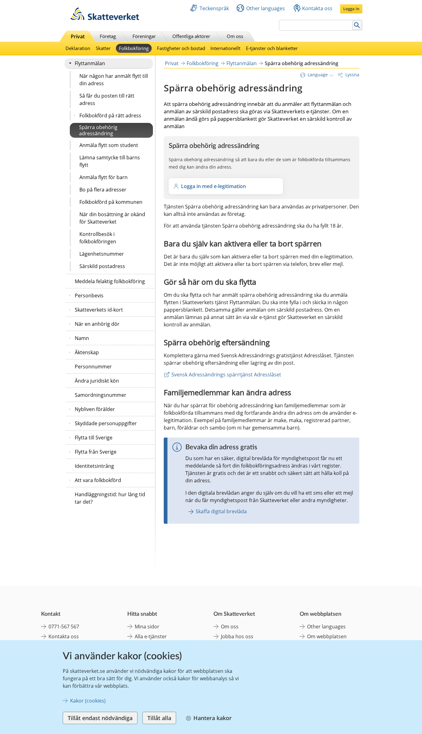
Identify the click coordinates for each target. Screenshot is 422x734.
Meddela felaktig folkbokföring (110, 281)
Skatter (103, 48)
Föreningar (144, 36)
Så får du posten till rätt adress (106, 99)
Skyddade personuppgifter (106, 423)
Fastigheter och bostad (181, 48)
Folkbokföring (134, 48)
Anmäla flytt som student (108, 145)
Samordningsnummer (100, 395)
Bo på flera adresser (102, 189)
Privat (78, 36)
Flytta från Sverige (95, 451)
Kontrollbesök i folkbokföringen (97, 238)
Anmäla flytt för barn (103, 177)
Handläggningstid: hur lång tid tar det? (110, 498)
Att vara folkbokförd (98, 480)
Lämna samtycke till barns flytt (109, 161)
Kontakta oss (317, 8)
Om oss (235, 36)
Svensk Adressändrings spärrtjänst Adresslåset (226, 374)
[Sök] (357, 25)
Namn (82, 338)
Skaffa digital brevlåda (221, 511)
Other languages (265, 8)
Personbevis (89, 295)
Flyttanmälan (90, 63)
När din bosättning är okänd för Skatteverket (112, 218)
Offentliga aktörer (191, 36)
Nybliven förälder (95, 409)
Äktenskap (87, 352)
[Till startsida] (104, 18)
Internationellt (225, 48)
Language (318, 75)
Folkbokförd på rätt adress (110, 115)
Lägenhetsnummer (101, 253)
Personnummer (93, 366)
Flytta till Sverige (93, 437)
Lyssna (352, 75)
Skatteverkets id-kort (99, 309)
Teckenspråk (214, 8)
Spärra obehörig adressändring (98, 130)
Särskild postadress (102, 266)
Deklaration (77, 48)
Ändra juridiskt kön (97, 380)
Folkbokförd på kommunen (110, 202)
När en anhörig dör (97, 324)
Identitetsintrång (94, 466)
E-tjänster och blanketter (272, 48)
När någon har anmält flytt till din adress (113, 80)
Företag (108, 36)
